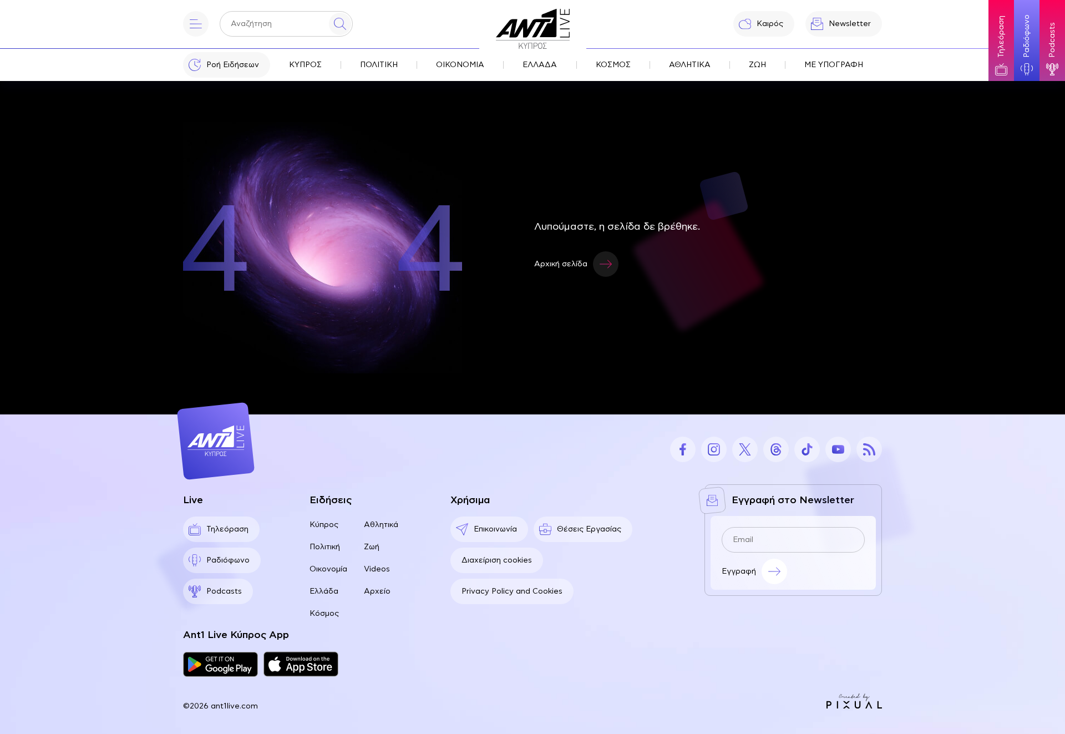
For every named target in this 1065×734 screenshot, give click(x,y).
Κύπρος (324, 525)
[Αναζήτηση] (340, 24)
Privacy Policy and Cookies (512, 591)
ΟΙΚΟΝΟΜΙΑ (460, 65)
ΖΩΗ (757, 65)
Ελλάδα (324, 591)
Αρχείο (377, 591)
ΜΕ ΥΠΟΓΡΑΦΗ (833, 65)
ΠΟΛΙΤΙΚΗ (379, 65)
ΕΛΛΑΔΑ (540, 65)
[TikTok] (807, 449)
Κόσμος (324, 613)
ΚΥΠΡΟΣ (305, 65)
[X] (745, 449)
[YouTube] (838, 449)
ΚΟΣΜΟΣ (613, 65)
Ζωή (371, 547)
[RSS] (869, 449)
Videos (377, 569)
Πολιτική (325, 547)
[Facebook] (683, 449)
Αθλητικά (381, 525)
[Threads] (776, 449)
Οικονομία (328, 569)
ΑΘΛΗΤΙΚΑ (690, 65)
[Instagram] (714, 449)
